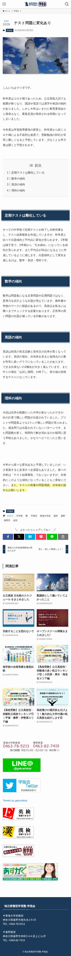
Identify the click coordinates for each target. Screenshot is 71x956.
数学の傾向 (18, 178)
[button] (8, 537)
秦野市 (7, 520)
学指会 (9, 30)
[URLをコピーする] (63, 537)
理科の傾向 (18, 190)
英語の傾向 (18, 184)
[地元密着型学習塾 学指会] (35, 4)
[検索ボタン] (67, 4)
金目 (15, 520)
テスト (10, 516)
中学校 (19, 516)
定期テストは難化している (27, 172)
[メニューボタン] (4, 4)
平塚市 (34, 516)
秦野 (63, 516)
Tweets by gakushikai (15, 800)
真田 (56, 516)
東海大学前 (45, 516)
